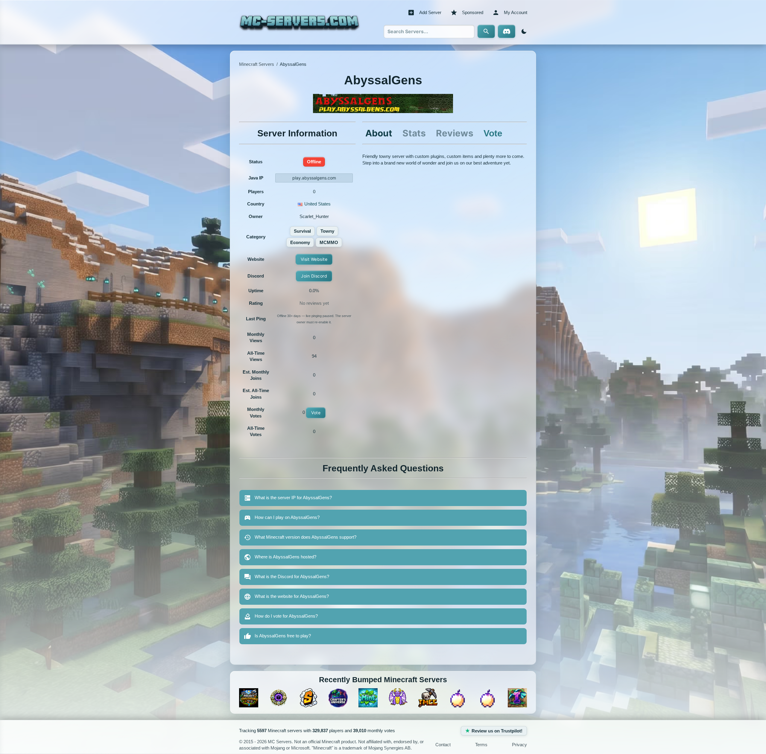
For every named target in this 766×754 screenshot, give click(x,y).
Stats (414, 133)
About (378, 133)
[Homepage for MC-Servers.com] (299, 22)
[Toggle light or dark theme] (522, 31)
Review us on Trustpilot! (497, 730)
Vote (315, 412)
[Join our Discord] (506, 31)
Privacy (519, 744)
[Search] (486, 31)
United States (317, 203)
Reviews (454, 133)
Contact (443, 744)
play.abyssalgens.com (314, 177)
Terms (481, 744)
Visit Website (314, 259)
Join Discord (314, 275)
